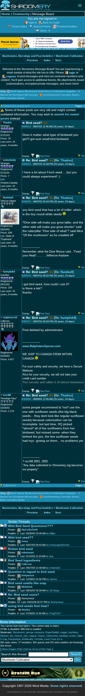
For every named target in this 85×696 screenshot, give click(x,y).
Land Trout (50, 639)
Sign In (33, 22)
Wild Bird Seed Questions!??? (30, 526)
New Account (51, 22)
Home (6, 14)
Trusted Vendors (67, 26)
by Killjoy (50, 533)
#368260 (26, 201)
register (11, 76)
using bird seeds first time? (28, 606)
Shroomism (19, 632)
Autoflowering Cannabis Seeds (61, 95)
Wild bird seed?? (20, 537)
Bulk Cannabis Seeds (12, 98)
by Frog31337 (53, 613)
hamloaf (63, 636)
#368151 (26, 126)
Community (21, 14)
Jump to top (9, 485)
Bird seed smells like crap (27, 583)
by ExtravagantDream (58, 545)
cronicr (72, 636)
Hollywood (28, 575)
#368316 (26, 275)
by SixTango (52, 590)
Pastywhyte (14, 639)
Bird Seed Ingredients (24, 560)
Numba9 (67, 272)
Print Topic (46, 649)
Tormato (38, 639)
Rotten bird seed (20, 549)
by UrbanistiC (53, 567)
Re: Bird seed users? (23, 594)
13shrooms (52, 636)
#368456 (26, 399)
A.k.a (59, 639)
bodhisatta (27, 639)
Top (82, 155)
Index (47, 60)
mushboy (73, 632)
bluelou (26, 609)
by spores (51, 579)
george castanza (35, 632)
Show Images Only (12, 649)
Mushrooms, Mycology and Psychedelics (27, 56)
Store (43, 30)
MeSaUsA (27, 586)
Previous (32, 60)
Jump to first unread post (16, 106)
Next (58, 60)
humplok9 (68, 317)
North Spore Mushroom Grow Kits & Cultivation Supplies (43, 91)
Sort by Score (31, 649)
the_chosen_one (18, 636)
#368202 (26, 164)
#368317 (26, 321)
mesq (25, 541)
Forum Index (19, 26)
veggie (63, 632)
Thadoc (66, 160)
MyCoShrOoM (29, 529)
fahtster (4, 636)
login (72, 72)
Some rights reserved (66, 685)
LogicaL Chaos (37, 636)
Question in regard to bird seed (31, 571)
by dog (49, 556)
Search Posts (42, 26)
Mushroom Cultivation (69, 56)
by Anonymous (55, 602)
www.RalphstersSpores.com (41, 346)
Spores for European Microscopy (19, 95)
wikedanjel (28, 552)
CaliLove (27, 564)
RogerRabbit (52, 632)
